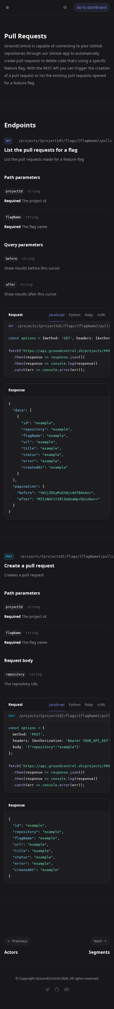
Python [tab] (75, 314)
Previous (19, 940)
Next (98, 940)
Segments (99, 952)
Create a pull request (29, 565)
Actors (11, 952)
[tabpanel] (57, 349)
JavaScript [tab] (57, 314)
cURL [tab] (101, 314)
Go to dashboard (92, 7)
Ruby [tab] (89, 314)
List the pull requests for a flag (40, 150)
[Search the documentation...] (65, 7)
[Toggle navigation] (7, 7)
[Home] (19, 7)
